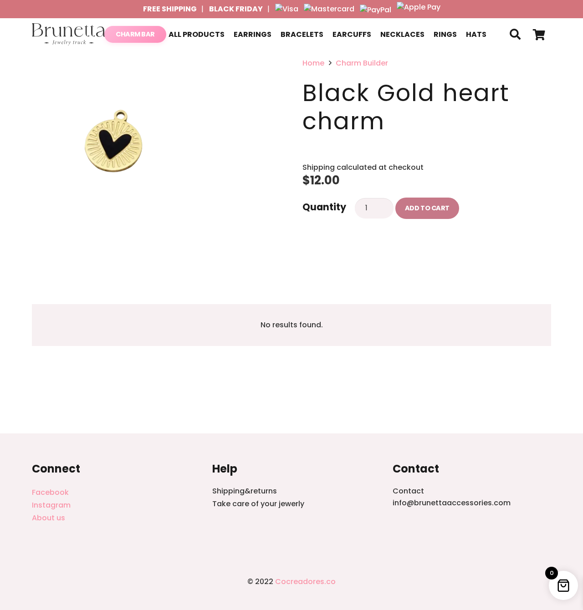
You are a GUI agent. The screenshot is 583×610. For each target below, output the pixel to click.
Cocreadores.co (305, 581)
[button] (515, 34)
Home (313, 63)
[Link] (69, 34)
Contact (408, 491)
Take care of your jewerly (258, 503)
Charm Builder (362, 63)
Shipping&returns (244, 491)
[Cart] (539, 34)
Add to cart (427, 208)
